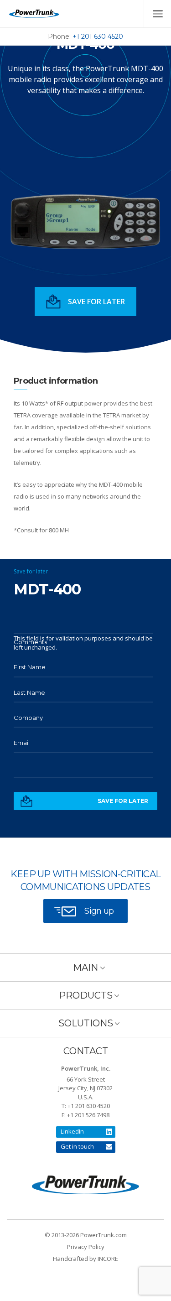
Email (22, 742)
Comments (30, 641)
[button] (85, 301)
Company (28, 717)
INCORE (108, 1258)
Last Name (29, 692)
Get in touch (77, 1146)
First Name (30, 667)
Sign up (99, 911)
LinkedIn (72, 1131)
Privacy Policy (85, 1247)
